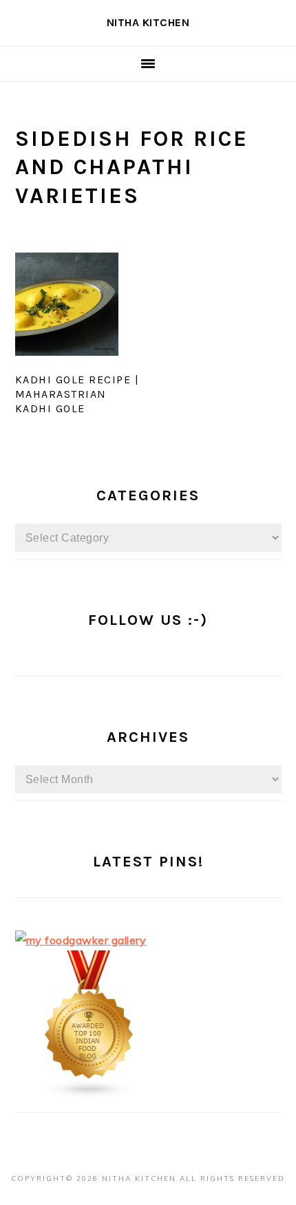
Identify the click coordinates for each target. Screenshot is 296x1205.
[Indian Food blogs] (89, 1095)
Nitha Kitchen (148, 22)
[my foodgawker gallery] (81, 940)
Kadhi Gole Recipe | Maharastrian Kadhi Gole (77, 394)
